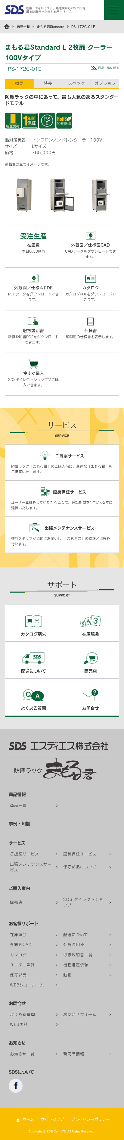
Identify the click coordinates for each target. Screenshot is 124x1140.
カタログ (18, 955)
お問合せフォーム (79, 1015)
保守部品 (18, 975)
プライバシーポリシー (90, 1119)
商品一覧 (23, 26)
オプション (105, 83)
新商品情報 (73, 1054)
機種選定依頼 (75, 965)
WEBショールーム (27, 985)
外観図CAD (21, 945)
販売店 (16, 902)
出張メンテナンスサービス (31, 867)
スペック (76, 83)
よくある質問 (22, 1015)
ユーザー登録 (22, 965)
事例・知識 (19, 823)
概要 (19, 83)
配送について (75, 935)
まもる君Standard (50, 26)
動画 (67, 975)
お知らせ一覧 (22, 1054)
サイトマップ (52, 1119)
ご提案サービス (24, 854)
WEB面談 (19, 1024)
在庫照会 (18, 935)
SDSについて (21, 1072)
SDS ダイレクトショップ (83, 903)
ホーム (28, 1119)
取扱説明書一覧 (78, 955)
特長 (48, 83)
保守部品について (80, 867)
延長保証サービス (80, 854)
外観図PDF (74, 945)
